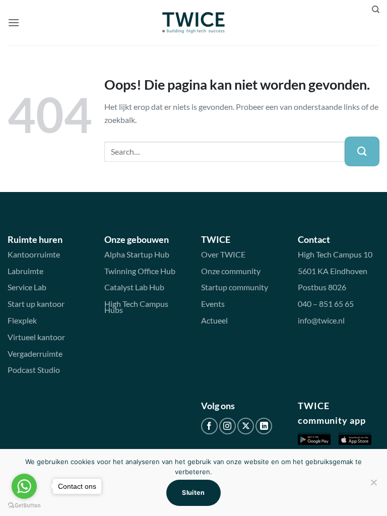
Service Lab (27, 287)
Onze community (231, 271)
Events (213, 303)
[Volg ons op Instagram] (227, 426)
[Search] (375, 9)
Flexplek (22, 320)
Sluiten (193, 492)
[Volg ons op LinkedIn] (263, 426)
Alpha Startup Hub (136, 254)
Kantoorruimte (34, 254)
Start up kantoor (36, 303)
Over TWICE (223, 254)
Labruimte (25, 271)
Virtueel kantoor (36, 337)
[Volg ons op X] (245, 426)
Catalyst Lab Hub (134, 287)
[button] (14, 22)
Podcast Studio (34, 369)
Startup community (234, 287)
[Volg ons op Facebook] (209, 426)
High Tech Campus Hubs (136, 306)
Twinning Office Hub (139, 271)
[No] (373, 485)
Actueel (214, 320)
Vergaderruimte (35, 353)
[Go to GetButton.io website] (24, 505)
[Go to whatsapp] (24, 486)
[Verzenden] (362, 151)
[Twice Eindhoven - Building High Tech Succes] (193, 22)
